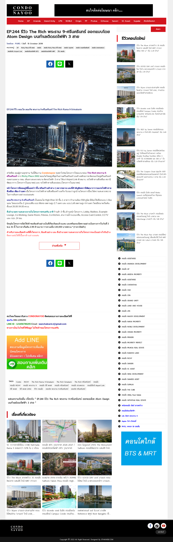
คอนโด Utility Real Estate (131, 395)
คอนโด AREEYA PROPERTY (132, 274)
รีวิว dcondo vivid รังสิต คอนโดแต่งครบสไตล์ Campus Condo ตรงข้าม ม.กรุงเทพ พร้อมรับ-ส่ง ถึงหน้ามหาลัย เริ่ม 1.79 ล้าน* (151, 112)
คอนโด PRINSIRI (128, 337)
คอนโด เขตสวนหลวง (98, 48)
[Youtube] (163, 525)
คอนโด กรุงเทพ (68, 48)
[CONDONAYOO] (23, 10)
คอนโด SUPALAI (128, 384)
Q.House (105, 21)
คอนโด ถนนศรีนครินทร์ (82, 48)
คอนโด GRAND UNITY (130, 300)
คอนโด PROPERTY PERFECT (132, 342)
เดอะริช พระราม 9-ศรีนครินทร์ (57, 389)
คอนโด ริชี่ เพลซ (46, 385)
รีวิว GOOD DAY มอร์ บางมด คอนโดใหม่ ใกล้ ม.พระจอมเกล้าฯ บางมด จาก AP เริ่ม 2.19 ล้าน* (151, 69)
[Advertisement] (27, 291)
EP (18, 48)
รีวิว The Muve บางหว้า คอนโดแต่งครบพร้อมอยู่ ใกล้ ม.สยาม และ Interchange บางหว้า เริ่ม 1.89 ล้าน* (150, 216)
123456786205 (23, 324)
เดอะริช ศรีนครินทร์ (78, 389)
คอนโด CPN (126, 295)
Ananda (37, 21)
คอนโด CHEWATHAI (129, 284)
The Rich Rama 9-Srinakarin (43, 382)
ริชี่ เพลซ (13, 389)
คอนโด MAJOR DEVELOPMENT (133, 316)
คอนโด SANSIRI (127, 363)
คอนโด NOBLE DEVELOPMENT (133, 326)
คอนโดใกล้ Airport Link (95, 385)
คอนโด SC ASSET (128, 368)
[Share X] (69, 64)
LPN (60, 21)
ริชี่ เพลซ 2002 (25, 389)
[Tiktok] (157, 525)
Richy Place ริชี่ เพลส (27, 48)
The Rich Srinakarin (64, 382)
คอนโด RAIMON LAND (130, 353)
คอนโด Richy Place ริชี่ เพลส (52, 48)
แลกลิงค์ (161, 531)
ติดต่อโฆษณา (149, 21)
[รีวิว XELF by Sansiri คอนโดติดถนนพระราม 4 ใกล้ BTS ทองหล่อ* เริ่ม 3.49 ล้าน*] (126, 137)
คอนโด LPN (126, 311)
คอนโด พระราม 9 (30, 385)
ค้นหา (158, 29)
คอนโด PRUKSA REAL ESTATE (133, 347)
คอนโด (39, 48)
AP (28, 21)
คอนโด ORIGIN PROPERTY (132, 332)
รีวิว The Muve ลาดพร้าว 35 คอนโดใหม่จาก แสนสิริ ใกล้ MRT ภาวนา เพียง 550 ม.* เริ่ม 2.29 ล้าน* (151, 48)
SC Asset (126, 21)
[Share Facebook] (50, 64)
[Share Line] (60, 64)
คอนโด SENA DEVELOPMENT (132, 374)
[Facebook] (150, 525)
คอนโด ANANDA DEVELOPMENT (134, 263)
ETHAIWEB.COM (107, 539)
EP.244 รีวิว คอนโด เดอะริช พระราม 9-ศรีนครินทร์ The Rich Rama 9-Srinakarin (44, 109)
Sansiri (115, 21)
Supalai (137, 21)
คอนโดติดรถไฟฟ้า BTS (32, 51)
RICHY (26, 382)
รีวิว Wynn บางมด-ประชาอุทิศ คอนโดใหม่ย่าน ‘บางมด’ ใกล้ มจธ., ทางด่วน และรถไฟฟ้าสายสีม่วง (151, 90)
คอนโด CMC (126, 290)
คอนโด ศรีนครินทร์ (62, 385)
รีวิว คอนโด (61, 51)
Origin (78, 21)
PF (86, 21)
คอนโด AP (125, 269)
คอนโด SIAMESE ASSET (130, 379)
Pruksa (94, 21)
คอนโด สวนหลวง (77, 385)
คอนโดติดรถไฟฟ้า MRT (48, 51)
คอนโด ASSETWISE (129, 258)
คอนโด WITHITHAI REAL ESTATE (134, 400)
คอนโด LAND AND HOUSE (132, 305)
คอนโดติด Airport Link (15, 51)
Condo (18, 382)
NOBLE (69, 21)
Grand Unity (49, 21)
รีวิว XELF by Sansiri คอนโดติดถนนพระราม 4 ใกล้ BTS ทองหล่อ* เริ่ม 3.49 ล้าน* (151, 132)
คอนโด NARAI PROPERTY (131, 321)
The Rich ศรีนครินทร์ (83, 382)
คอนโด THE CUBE (128, 389)
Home (21, 21)
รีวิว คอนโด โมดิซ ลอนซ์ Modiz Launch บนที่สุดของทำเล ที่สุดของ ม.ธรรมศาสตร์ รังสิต (149, 195)
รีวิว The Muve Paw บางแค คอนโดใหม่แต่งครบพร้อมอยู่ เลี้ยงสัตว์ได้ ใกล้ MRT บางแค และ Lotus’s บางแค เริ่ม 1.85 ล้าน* (151, 238)
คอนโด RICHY (15, 385)
